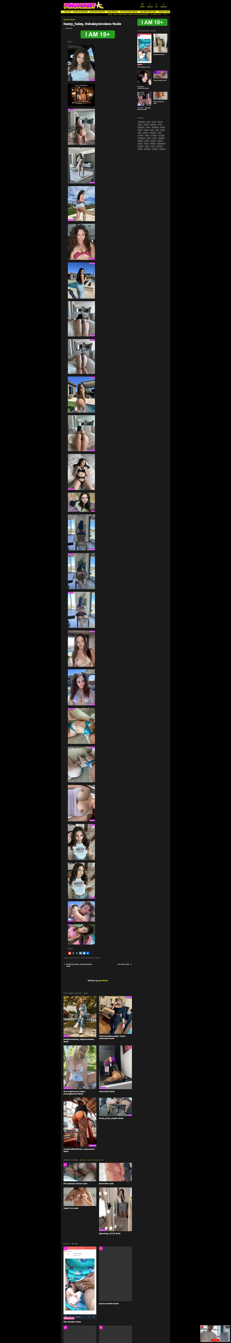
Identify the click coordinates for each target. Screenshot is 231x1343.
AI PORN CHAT (155, 14)
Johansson (142, 138)
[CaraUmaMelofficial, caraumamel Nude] (80, 1122)
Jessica (162, 135)
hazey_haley (69, 958)
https (77, 958)
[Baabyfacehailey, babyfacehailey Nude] (80, 1016)
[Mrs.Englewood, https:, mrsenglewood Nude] (80, 1067)
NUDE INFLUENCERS (97, 12)
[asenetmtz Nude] (115, 1067)
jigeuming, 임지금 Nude (110, 1233)
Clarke (146, 124)
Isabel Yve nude (71, 1208)
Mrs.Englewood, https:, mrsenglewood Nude (75, 1092)
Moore (160, 141)
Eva (152, 130)
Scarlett (160, 146)
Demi (148, 127)
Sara (153, 146)
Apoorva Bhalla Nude (109, 1303)
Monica (154, 141)
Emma (146, 130)
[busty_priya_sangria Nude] (115, 1107)
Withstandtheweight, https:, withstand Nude (112, 1037)
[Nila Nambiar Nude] (80, 1283)
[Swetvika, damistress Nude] (144, 78)
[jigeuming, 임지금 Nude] (115, 1209)
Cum (160, 124)
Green (146, 132)
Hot (65, 1164)
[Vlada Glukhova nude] (160, 96)
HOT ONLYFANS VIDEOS (129, 12)
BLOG (110, 14)
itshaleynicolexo (88, 958)
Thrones (163, 149)
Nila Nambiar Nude (72, 1322)
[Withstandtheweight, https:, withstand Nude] (115, 1015)
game (163, 130)
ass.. (140, 124)
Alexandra (142, 122)
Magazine (161, 138)
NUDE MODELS (112, 12)
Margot (141, 141)
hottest (141, 135)
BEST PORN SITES (120, 14)
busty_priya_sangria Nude (111, 1118)
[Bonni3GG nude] (115, 1172)
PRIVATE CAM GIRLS (166, 12)
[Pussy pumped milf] (160, 74)
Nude (98, 958)
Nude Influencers (92, 1160)
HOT (156, 7)
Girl (140, 132)
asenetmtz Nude (107, 1091)
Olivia (146, 143)
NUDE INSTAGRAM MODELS (139, 14)
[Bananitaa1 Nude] (160, 43)
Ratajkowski (161, 143)
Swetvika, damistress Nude (143, 87)
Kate (149, 138)
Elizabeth (155, 127)
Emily (140, 130)
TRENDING (163, 7)
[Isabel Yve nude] (80, 1196)
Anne (154, 122)
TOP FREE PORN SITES (148, 12)
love (155, 138)
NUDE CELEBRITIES (80, 12)
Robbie (141, 146)
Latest (142, 7)
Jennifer (154, 135)
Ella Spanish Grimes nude (75, 1183)
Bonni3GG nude (106, 1183)
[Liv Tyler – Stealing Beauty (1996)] (144, 99)
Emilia (163, 127)
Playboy (153, 143)
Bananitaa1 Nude (158, 54)
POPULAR (150, 7)
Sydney (156, 149)
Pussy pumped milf (159, 80)
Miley (147, 141)
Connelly (153, 124)
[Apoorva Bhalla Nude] (115, 1274)
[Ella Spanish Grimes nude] (80, 1172)
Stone (140, 149)
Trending (65, 1248)
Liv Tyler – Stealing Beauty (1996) (144, 108)
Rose (147, 146)
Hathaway (153, 132)
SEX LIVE (67, 12)
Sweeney (148, 149)
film (157, 130)
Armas (160, 122)
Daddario (141, 127)
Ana (149, 122)
